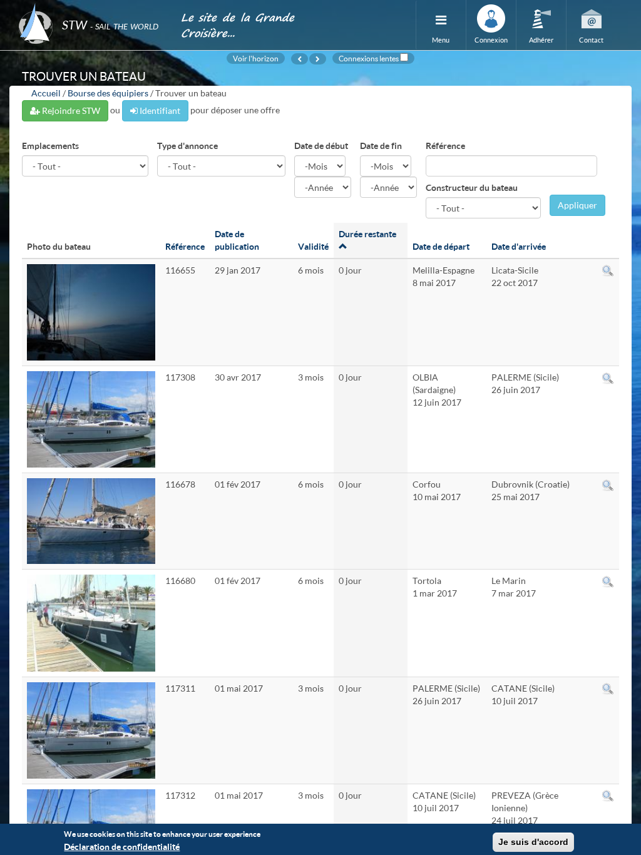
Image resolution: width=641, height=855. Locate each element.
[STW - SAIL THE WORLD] (92, 8)
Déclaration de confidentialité (122, 846)
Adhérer (541, 40)
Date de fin (381, 145)
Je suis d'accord (533, 842)
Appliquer (577, 205)
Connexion (491, 40)
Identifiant (159, 110)
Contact (591, 40)
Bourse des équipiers (108, 93)
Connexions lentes (369, 58)
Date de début (321, 145)
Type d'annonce (187, 145)
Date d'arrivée (518, 246)
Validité (313, 246)
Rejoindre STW (70, 110)
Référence (445, 145)
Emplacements (50, 145)
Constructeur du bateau (472, 187)
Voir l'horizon (256, 58)
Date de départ (441, 246)
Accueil (46, 93)
